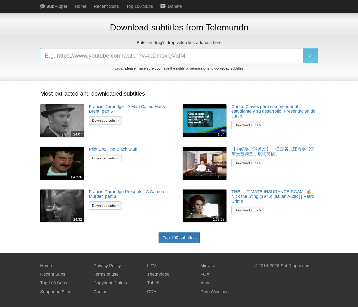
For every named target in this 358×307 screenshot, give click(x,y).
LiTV (151, 265)
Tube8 (153, 282)
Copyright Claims (110, 282)
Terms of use (106, 274)
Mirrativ (207, 265)
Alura (205, 282)
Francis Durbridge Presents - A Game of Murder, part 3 (128, 194)
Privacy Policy (107, 265)
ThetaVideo (158, 274)
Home (80, 6)
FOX (204, 274)
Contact (101, 291)
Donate (174, 6)
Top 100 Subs (139, 6)
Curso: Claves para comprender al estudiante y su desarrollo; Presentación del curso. (273, 111)
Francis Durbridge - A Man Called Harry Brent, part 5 (127, 109)
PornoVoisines (214, 291)
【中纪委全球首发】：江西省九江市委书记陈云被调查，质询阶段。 (273, 151)
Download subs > (105, 120)
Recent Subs (106, 6)
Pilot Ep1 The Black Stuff (113, 149)
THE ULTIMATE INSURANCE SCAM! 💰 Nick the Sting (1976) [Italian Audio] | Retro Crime (272, 197)
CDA (151, 291)
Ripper (56, 6)
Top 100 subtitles (179, 237)
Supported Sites (55, 291)
